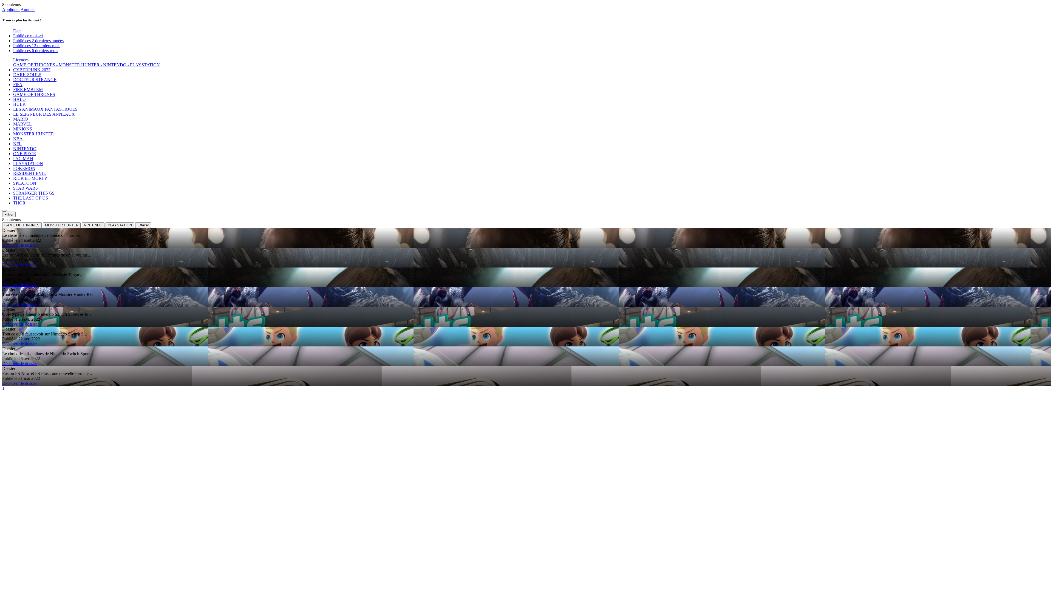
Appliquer (11, 9)
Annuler (28, 9)
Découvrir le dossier (19, 245)
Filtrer (8, 214)
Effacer (143, 225)
